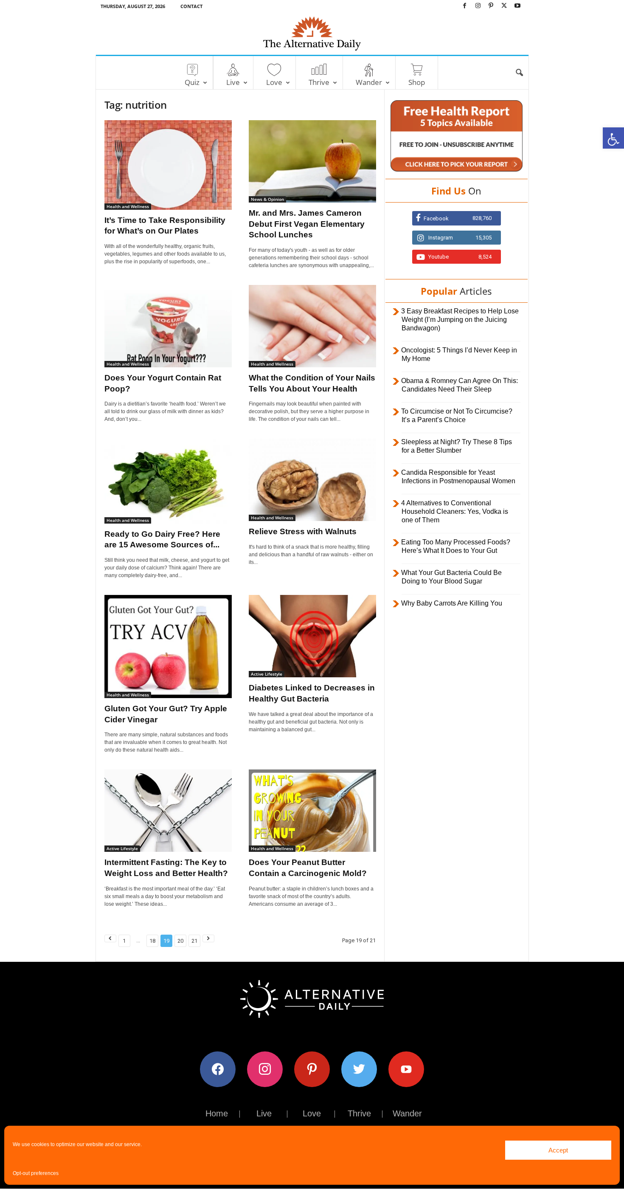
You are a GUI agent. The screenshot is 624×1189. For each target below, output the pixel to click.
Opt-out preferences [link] (36, 1173)
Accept (558, 1150)
